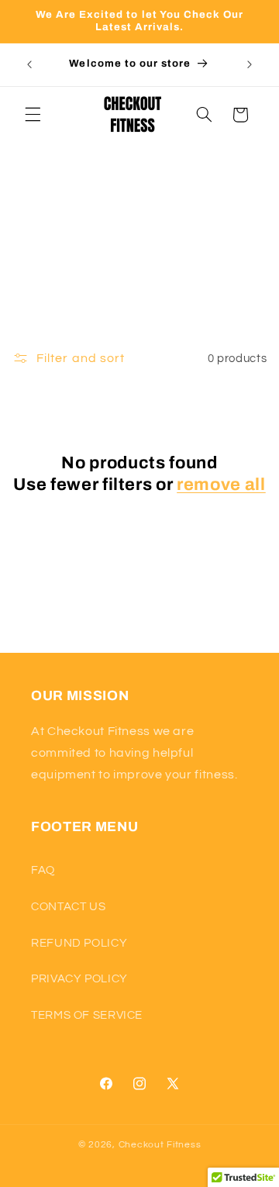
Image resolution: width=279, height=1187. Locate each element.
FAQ (43, 870)
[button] (32, 115)
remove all (221, 484)
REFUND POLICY (79, 943)
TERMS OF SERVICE (87, 1015)
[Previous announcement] (29, 64)
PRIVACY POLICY (79, 979)
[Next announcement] (249, 64)
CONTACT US (68, 907)
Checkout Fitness (160, 1144)
